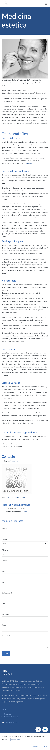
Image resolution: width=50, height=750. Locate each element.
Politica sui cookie (15, 740)
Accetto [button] (45, 746)
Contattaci (7, 714)
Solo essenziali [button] (35, 746)
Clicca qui (14, 460)
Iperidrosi (28, 163)
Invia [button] (6, 653)
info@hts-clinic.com (12, 722)
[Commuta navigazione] (45, 3)
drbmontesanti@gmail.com (15, 497)
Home (4, 709)
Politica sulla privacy (11, 716)
